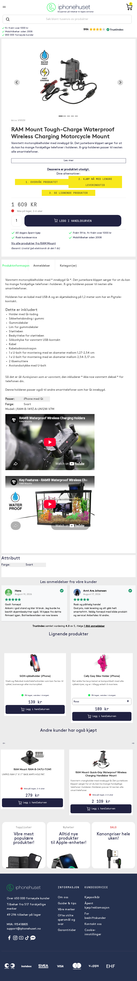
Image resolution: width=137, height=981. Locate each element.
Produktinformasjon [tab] (15, 265)
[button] (103, 30)
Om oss (63, 897)
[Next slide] (120, 82)
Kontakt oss (93, 924)
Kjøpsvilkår (92, 897)
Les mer (68, 160)
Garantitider (67, 930)
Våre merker (66, 909)
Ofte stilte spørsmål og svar (66, 920)
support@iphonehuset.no (24, 928)
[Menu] (7, 7)
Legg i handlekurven (75, 221)
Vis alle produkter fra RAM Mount (33, 243)
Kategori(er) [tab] (68, 265)
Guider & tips (67, 903)
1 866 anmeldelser (94, 626)
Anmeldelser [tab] (41, 265)
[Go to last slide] (17, 82)
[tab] (61, 116)
